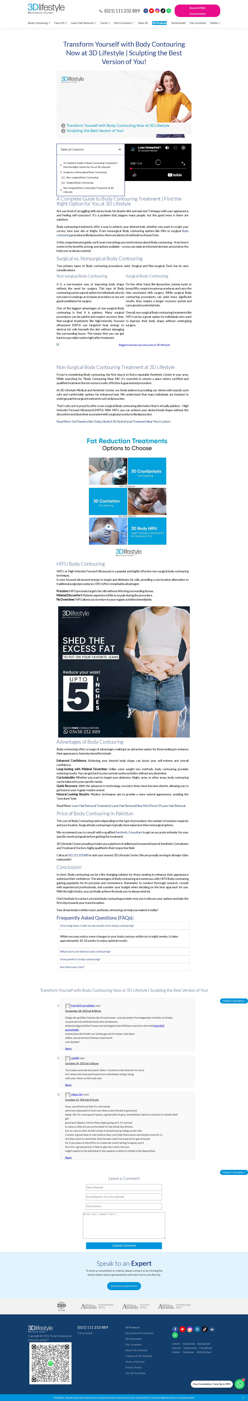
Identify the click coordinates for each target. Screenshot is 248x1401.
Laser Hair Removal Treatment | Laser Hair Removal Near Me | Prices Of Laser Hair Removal (128, 805)
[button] (119, 149)
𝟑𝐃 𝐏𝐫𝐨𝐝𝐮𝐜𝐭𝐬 (159, 22)
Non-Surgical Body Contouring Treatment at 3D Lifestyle (88, 189)
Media (214, 22)
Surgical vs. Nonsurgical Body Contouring (85, 172)
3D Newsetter (133, 1338)
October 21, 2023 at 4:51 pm (82, 1099)
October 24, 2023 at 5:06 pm (82, 1063)
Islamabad (189, 1343)
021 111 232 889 (78, 855)
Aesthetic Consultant (129, 832)
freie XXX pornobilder (83, 1005)
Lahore (176, 1343)
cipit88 (75, 1057)
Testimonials (178, 22)
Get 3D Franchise (135, 1373)
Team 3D (143, 22)
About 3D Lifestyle (136, 1350)
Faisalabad (205, 1347)
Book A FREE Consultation (197, 10)
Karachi (176, 1347)
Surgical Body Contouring (80, 182)
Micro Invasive (122, 22)
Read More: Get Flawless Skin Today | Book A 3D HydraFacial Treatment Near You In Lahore (113, 421)
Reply (68, 1048)
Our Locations (198, 22)
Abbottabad (204, 1352)
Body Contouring (38, 22)
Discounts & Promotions (139, 1333)
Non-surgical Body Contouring (82, 177)
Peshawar (188, 1352)
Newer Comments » (234, 1000)
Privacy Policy (133, 1367)
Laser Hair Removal (82, 22)
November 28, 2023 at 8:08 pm (83, 1010)
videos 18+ (77, 1094)
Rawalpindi (203, 1343)
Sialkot (176, 1352)
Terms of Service (135, 1361)
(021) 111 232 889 (122, 10)
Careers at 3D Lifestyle (138, 1355)
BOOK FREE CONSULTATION (124, 1286)
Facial (103, 22)
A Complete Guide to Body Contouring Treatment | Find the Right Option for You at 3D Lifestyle (90, 164)
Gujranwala (190, 1347)
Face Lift (59, 22)
